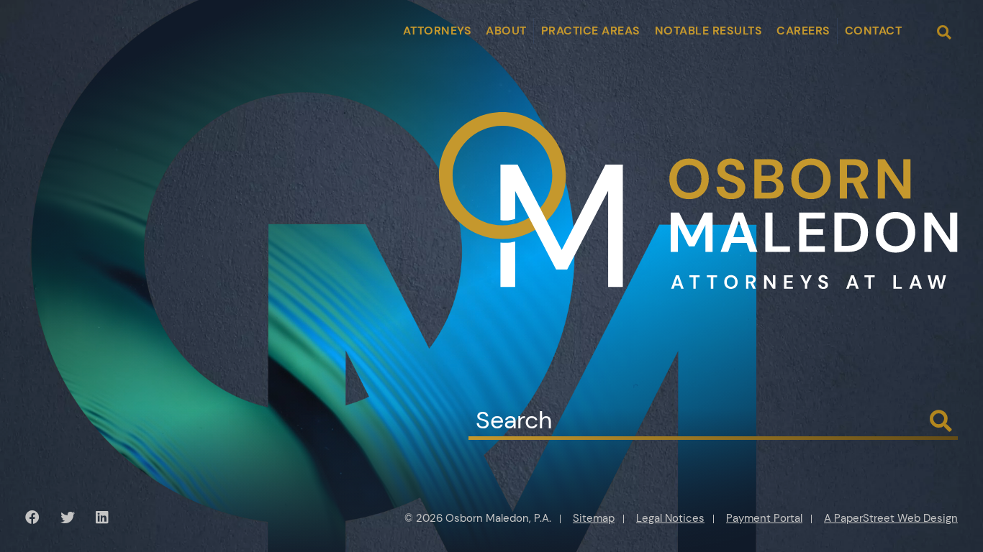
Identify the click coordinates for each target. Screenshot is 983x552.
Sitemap (594, 518)
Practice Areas (590, 30)
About (506, 30)
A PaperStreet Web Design (891, 518)
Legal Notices (670, 518)
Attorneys (437, 30)
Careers (803, 30)
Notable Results (709, 30)
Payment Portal (764, 518)
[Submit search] (941, 421)
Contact (873, 30)
